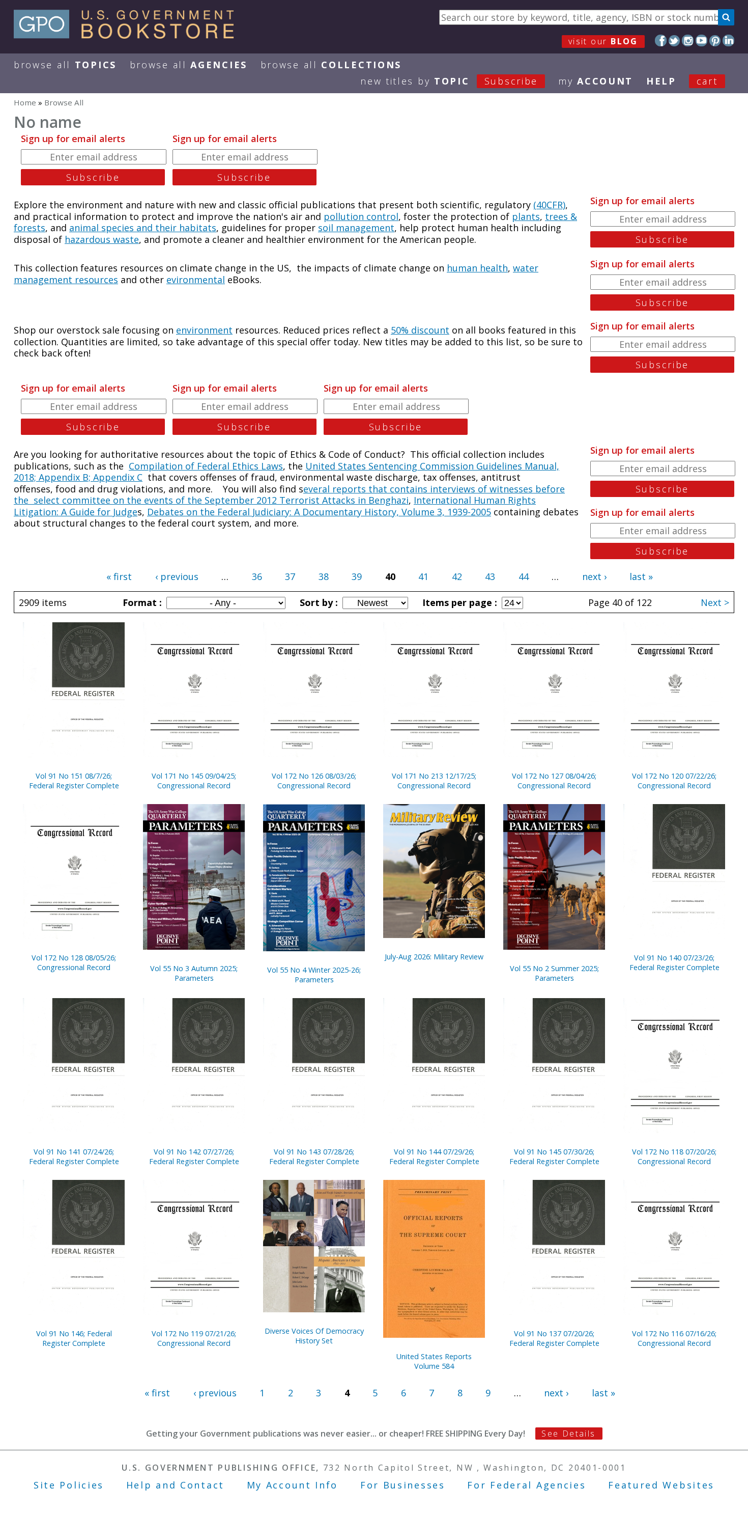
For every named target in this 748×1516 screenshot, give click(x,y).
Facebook (661, 40)
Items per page (458, 602)
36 (257, 576)
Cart (707, 81)
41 (423, 576)
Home (25, 102)
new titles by (449, 81)
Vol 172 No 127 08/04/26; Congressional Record (554, 780)
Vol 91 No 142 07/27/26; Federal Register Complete (194, 1156)
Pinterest (715, 40)
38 (324, 576)
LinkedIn (728, 40)
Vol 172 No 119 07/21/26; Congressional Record (194, 1338)
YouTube (701, 40)
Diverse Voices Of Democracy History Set (314, 1335)
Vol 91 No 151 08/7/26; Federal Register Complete (74, 780)
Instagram (688, 40)
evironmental (195, 279)
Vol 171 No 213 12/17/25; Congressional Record (434, 780)
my (595, 81)
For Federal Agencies (526, 1485)
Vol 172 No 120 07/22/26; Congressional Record (674, 780)
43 (490, 576)
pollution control (361, 216)
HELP (661, 81)
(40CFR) (549, 205)
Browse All (65, 65)
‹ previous (176, 576)
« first (119, 576)
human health (477, 268)
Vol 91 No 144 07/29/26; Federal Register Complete (434, 1156)
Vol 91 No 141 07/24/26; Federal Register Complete (74, 1156)
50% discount (420, 330)
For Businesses (402, 1485)
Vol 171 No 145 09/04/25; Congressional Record (194, 780)
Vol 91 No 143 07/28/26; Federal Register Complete (314, 1156)
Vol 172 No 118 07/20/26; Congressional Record (674, 1156)
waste (126, 239)
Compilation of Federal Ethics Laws (206, 466)
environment (204, 330)
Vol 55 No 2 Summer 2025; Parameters (554, 973)
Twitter (674, 40)
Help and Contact (175, 1485)
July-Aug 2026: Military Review (434, 956)
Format (141, 602)
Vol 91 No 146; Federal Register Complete (74, 1338)
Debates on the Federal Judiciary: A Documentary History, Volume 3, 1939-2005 (319, 512)
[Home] (128, 35)
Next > (715, 602)
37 (290, 576)
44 (524, 576)
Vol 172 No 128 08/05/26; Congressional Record (74, 962)
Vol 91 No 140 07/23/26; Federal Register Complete (674, 962)
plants (526, 216)
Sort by (317, 602)
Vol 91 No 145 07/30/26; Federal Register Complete (554, 1156)
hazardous (89, 239)
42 (457, 576)
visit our (603, 41)
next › (594, 576)
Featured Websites (661, 1485)
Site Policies (69, 1485)
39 (357, 576)
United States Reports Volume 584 (434, 1361)
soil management (356, 228)
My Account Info (292, 1485)
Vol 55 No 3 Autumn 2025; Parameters (194, 973)
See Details (568, 1433)
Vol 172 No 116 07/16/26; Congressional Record (674, 1338)
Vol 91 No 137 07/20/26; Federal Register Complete (554, 1338)
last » (641, 576)
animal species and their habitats (142, 228)
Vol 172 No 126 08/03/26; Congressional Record (314, 780)
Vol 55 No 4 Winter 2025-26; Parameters (314, 974)
